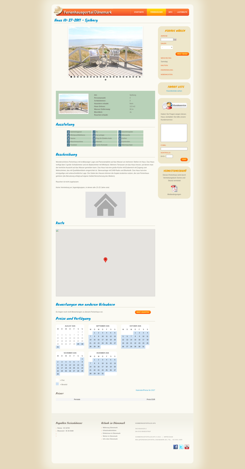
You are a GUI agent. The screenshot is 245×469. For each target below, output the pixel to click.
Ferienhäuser (156, 12)
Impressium (168, 437)
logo (85, 11)
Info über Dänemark (110, 439)
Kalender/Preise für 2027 (145, 390)
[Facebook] (175, 447)
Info (170, 12)
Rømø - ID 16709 (63, 428)
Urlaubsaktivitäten (109, 430)
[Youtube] (187, 447)
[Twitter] (181, 447)
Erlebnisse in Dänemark (111, 433)
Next (145, 51)
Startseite (139, 12)
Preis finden (182, 54)
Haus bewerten (143, 312)
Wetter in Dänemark (110, 436)
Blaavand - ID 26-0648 (65, 431)
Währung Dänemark (110, 427)
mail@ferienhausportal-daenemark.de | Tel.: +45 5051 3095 (158, 439)
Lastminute (182, 12)
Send (184, 159)
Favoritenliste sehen (174, 91)
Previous (66, 51)
